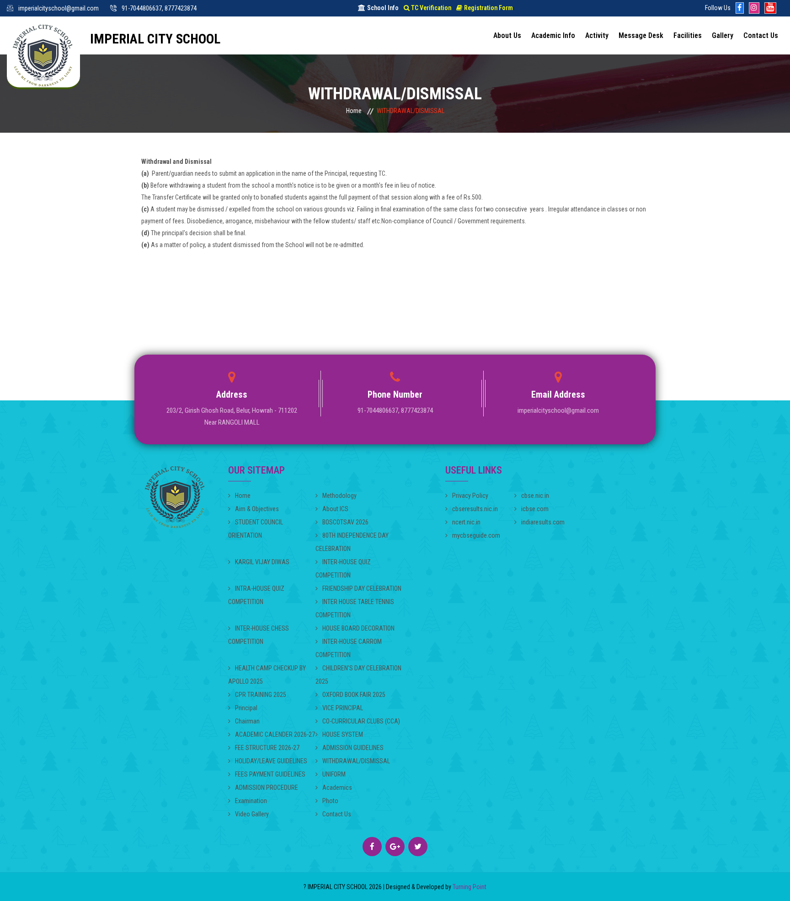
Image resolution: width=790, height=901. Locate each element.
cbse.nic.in (535, 495)
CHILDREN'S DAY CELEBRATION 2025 (358, 674)
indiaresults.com (543, 522)
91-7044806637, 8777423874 (159, 8)
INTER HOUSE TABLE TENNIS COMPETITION (354, 608)
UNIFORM (334, 774)
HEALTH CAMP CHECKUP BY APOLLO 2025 (267, 674)
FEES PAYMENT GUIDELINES (270, 774)
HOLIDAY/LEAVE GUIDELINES (271, 761)
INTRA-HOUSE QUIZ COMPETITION (256, 595)
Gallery (722, 35)
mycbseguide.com (476, 535)
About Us (507, 35)
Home (354, 110)
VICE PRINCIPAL (342, 708)
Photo (330, 800)
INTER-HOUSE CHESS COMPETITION (258, 635)
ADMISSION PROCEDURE (266, 787)
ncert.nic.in (466, 522)
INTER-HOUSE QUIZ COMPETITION (343, 568)
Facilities (687, 35)
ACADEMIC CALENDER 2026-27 (275, 734)
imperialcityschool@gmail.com (58, 8)
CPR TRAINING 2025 (260, 694)
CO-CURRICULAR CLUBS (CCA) (361, 721)
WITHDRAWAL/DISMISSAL (356, 761)
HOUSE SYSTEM (342, 734)
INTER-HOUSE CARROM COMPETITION (348, 648)
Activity (597, 35)
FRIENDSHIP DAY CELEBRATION (361, 588)
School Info (383, 7)
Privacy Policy (470, 495)
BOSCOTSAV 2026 (345, 522)
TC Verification (431, 7)
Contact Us (760, 35)
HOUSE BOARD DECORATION (358, 628)
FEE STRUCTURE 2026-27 (267, 747)
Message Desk (641, 35)
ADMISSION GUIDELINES (353, 747)
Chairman (247, 721)
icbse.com (535, 509)
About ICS (335, 509)
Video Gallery (252, 814)
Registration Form (488, 7)
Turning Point (468, 886)
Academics (337, 787)
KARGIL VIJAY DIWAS (262, 562)
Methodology (339, 495)
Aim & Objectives (257, 509)
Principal (246, 708)
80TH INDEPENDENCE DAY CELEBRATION (352, 542)
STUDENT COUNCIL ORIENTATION (255, 528)
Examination (251, 800)
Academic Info (553, 35)
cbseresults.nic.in (475, 509)
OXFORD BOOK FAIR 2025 (353, 694)
